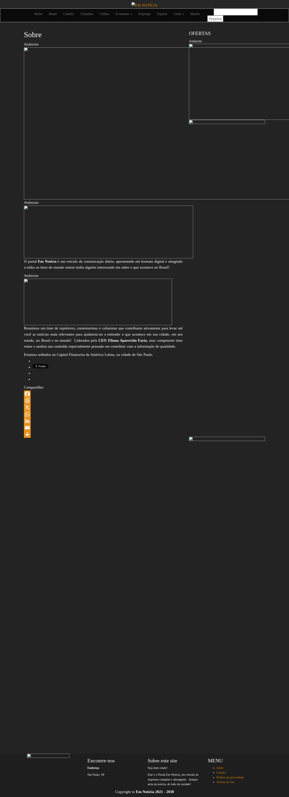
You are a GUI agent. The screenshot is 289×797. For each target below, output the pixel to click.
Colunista (86, 14)
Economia (123, 14)
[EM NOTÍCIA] (27, 12)
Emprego (144, 14)
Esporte (162, 14)
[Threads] (103, 400)
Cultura (104, 14)
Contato (221, 772)
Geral (177, 14)
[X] (103, 407)
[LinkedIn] (103, 421)
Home (38, 14)
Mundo (195, 14)
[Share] (103, 434)
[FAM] (108, 231)
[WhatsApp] (103, 414)
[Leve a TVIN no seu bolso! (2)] (98, 301)
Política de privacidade (230, 777)
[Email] (103, 427)
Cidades (68, 14)
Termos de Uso (225, 782)
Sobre (219, 768)
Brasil (53, 14)
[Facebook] (103, 393)
